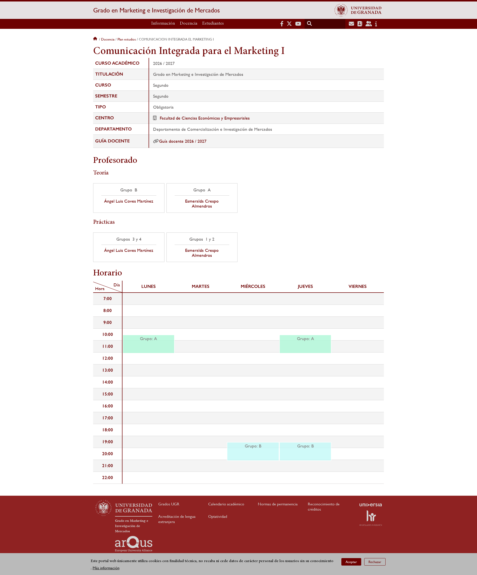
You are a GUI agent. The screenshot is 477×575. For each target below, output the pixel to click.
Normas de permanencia (278, 504)
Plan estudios (127, 39)
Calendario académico (226, 504)
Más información (106, 568)
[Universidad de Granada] (358, 10)
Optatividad (217, 516)
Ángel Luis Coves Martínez (128, 201)
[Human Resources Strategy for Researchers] (370, 518)
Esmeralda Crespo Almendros (202, 204)
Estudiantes (213, 23)
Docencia (188, 23)
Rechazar (374, 562)
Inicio (95, 39)
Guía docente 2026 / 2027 (182, 141)
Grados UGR (168, 504)
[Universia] (370, 504)
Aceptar (351, 562)
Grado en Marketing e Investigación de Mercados (156, 10)
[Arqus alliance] (133, 544)
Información (163, 23)
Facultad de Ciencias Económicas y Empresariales (205, 118)
